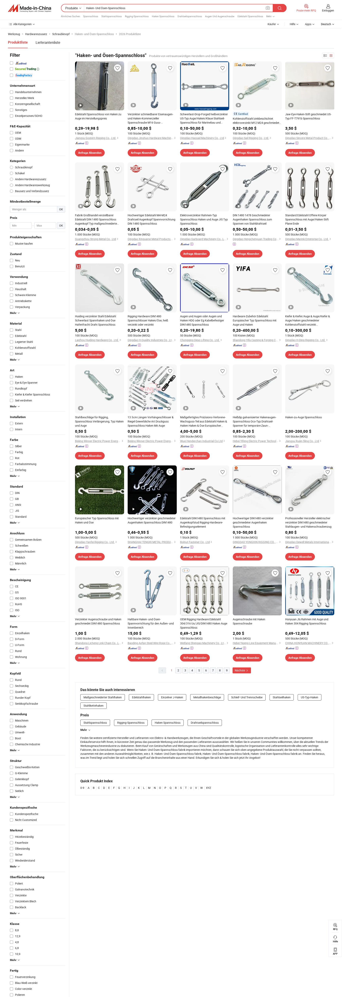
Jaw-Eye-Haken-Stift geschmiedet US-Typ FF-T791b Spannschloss (308, 116)
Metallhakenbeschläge (207, 697)
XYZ (208, 788)
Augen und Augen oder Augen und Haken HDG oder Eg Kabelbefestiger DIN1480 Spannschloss (202, 320)
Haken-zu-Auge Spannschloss (303, 417)
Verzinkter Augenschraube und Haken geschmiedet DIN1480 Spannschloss (98, 621)
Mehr (83, 729)
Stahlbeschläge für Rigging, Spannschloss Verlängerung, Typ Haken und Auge (99, 421)
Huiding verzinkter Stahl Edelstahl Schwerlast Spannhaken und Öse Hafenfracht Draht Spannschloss (95, 320)
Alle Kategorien (22, 24)
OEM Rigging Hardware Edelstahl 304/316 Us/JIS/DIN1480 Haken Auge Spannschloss (203, 623)
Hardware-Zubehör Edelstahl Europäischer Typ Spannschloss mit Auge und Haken (254, 320)
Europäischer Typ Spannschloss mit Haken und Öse (97, 520)
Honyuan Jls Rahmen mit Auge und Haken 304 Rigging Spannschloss (306, 621)
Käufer (272, 24)
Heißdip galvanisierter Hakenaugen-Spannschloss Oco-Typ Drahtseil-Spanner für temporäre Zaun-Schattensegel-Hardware (254, 421)
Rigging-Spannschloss (137, 16)
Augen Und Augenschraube (219, 16)
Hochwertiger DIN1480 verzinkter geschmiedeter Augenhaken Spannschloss (253, 522)
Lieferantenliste (48, 42)
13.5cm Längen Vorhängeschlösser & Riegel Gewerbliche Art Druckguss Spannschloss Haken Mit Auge (151, 421)
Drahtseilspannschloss (190, 16)
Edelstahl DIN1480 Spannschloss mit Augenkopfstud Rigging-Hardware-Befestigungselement (202, 522)
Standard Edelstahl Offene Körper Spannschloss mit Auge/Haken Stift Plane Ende (307, 219)
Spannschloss (90, 16)
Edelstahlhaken (141, 697)
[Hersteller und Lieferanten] (29, 8)
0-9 (82, 788)
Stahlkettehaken (94, 705)
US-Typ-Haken (309, 697)
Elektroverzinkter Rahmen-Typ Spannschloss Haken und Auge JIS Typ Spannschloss (204, 219)
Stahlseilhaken (282, 697)
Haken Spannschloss (163, 16)
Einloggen (328, 10)
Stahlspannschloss (111, 16)
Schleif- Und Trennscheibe (246, 697)
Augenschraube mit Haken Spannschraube (249, 621)
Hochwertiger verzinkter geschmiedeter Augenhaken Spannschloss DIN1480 (152, 520)
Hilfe (292, 24)
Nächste (240, 670)
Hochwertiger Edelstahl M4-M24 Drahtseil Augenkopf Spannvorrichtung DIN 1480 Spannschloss (151, 219)
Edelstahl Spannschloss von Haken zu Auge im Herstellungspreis (98, 116)
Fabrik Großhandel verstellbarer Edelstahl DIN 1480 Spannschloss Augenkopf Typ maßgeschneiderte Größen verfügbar (96, 219)
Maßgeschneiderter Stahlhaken (103, 697)
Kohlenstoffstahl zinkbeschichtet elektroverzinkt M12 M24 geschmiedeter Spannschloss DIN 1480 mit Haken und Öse (257, 121)
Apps (308, 24)
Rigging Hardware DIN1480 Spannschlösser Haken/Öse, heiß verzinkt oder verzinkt (148, 320)
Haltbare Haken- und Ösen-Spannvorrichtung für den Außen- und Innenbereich (151, 623)
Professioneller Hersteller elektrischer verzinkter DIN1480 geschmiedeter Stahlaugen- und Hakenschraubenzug (308, 522)
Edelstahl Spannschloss (250, 16)
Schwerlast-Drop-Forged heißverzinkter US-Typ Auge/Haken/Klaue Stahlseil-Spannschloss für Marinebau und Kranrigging (204, 118)
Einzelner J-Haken (172, 697)
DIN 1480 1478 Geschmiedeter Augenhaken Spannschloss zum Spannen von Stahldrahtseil (252, 219)
